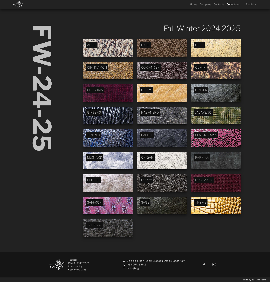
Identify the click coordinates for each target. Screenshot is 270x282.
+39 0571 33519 (137, 264)
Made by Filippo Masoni (255, 280)
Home (193, 4)
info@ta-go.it (135, 268)
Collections (233, 4)
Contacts (218, 4)
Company (205, 4)
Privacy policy (75, 266)
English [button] (250, 4)
